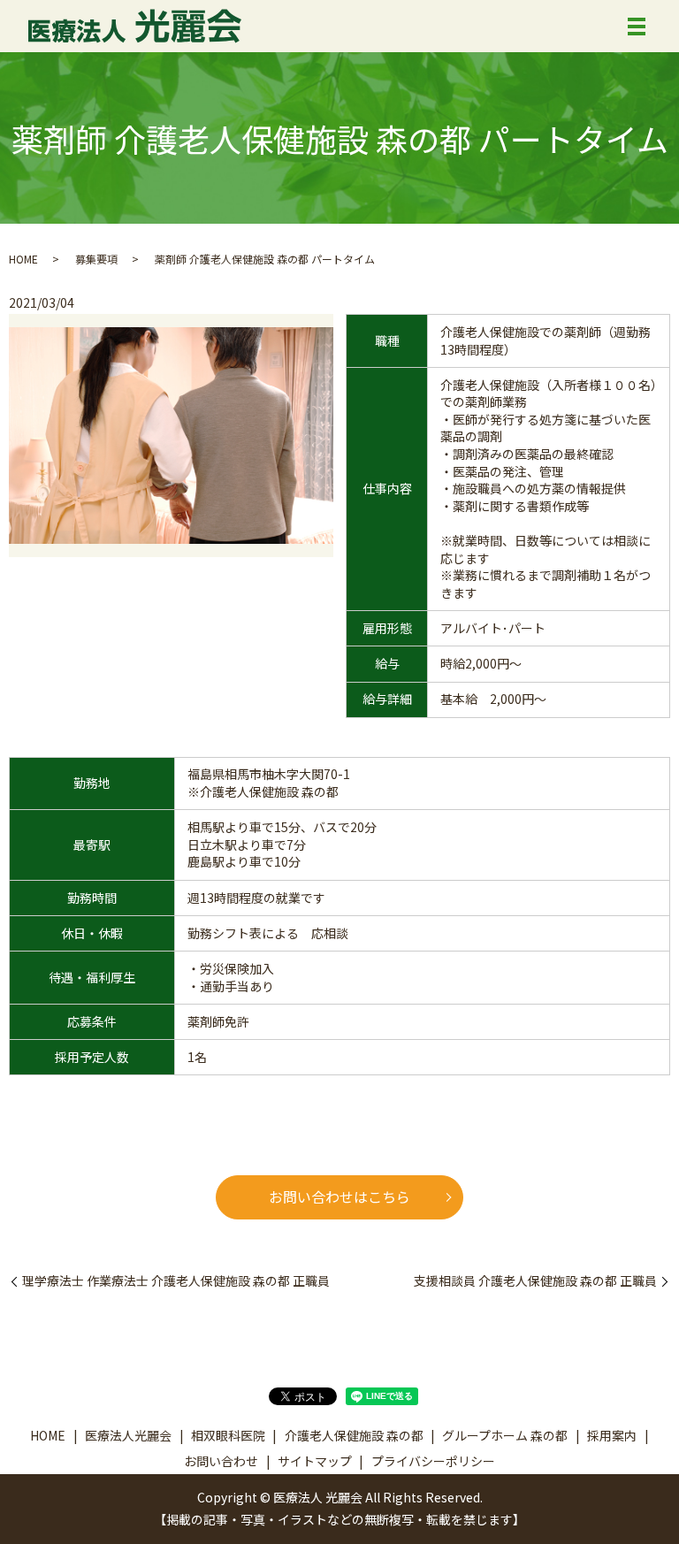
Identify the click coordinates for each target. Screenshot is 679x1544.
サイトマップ (315, 1461)
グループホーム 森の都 (505, 1435)
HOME (23, 258)
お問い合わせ (221, 1461)
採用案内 (612, 1435)
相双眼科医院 (228, 1435)
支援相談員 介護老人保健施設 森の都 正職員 (535, 1281)
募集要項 (96, 258)
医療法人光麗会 (128, 1435)
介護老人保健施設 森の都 (354, 1435)
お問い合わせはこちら (339, 1196)
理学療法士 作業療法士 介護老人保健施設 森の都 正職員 (176, 1281)
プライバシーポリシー (433, 1461)
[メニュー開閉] (636, 26)
